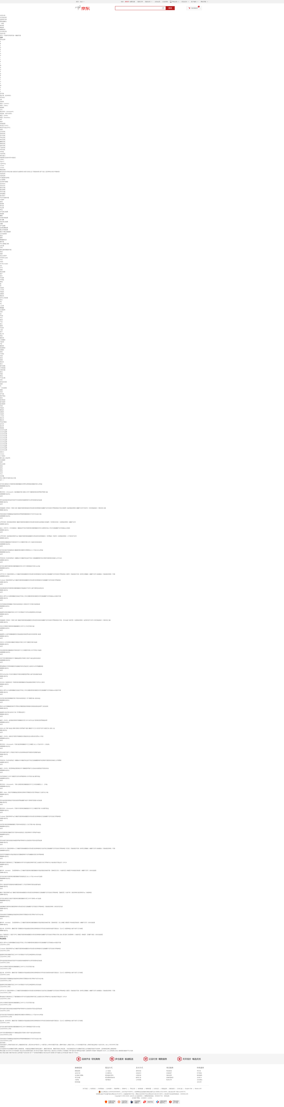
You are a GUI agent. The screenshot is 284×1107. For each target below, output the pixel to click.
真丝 (1, 236)
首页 (1, 35)
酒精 (1, 390)
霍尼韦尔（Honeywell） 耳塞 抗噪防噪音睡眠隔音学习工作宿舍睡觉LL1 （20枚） (24, 784)
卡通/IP (2, 199)
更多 (1, 121)
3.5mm (2, 167)
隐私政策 (172, 1088)
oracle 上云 (105, 1050)
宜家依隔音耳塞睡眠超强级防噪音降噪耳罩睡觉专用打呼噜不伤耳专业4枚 (21, 914)
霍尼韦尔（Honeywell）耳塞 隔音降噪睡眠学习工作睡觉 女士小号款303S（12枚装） (25, 744)
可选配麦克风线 (4, 177)
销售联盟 (148, 1088)
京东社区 (156, 1088)
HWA (1, 262)
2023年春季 (3, 440)
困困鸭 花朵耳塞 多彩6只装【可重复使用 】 (13, 712)
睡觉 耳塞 (71, 1044)
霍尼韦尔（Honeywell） (7, 111)
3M (1, 99)
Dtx (1, 266)
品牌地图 (20, 1052)
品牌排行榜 (3, 19)
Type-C (2, 161)
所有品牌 (2, 39)
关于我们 (85, 1088)
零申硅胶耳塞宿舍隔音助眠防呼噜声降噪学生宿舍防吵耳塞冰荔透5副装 (21, 840)
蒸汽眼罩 (2, 402)
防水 (1, 364)
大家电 (77, 1080)
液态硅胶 (2, 272)
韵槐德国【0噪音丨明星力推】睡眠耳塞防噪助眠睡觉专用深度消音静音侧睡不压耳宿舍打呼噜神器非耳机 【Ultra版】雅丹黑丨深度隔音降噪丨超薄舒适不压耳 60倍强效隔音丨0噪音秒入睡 (55, 620)
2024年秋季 (3, 444)
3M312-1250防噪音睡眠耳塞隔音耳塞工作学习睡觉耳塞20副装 (18, 642)
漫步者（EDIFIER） (6, 95)
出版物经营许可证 (128, 1094)
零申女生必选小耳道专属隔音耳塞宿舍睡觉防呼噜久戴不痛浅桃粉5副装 (21, 674)
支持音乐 (2, 183)
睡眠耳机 (2, 141)
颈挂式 (2, 296)
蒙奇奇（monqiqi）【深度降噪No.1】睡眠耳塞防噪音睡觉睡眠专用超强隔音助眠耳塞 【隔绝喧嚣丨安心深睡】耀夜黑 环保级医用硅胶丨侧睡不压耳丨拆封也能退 (47, 922)
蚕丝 (1, 252)
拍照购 (52, 1052)
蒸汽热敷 (2, 366)
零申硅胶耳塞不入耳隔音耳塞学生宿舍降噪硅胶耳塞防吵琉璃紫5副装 (20, 752)
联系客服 (77, 1082)
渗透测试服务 (29, 1050)
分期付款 (138, 1075)
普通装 (2, 203)
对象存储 (11, 1052)
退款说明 (169, 1075)
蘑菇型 (2, 346)
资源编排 (66, 1050)
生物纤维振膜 (4, 217)
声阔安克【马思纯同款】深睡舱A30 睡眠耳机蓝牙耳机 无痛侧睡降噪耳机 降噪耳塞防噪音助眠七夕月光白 (31, 558)
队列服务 (40, 1050)
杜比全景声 (3, 256)
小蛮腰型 (2, 340)
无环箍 (2, 476)
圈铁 (1, 215)
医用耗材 (2, 400)
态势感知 (112, 1050)
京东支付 (144, 1098)
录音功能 (2, 191)
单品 (1, 209)
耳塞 (1, 356)
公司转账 (138, 1080)
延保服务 (199, 1075)
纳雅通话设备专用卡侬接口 (8, 157)
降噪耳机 (2, 143)
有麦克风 (2, 173)
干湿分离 (2, 378)
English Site (188, 1088)
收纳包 (2, 25)
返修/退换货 (169, 1077)
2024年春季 (3, 442)
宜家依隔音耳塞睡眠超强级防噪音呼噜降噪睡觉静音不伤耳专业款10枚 (20, 514)
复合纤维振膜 (4, 229)
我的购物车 (194, 8)
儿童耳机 (2, 147)
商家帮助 (116, 1088)
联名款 (2, 205)
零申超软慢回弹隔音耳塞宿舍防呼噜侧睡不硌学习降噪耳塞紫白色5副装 (21, 800)
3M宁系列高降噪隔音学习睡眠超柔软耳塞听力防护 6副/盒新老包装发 (20, 658)
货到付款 (138, 1071)
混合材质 (2, 464)
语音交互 (2, 185)
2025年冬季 (3, 450)
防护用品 (2, 396)
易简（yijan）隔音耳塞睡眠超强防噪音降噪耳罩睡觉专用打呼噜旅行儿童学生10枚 (24, 792)
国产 (1, 274)
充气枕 (2, 394)
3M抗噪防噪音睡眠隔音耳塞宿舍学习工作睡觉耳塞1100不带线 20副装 (20, 650)
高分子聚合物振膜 (5, 232)
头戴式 (2, 288)
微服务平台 (126, 1050)
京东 (90, 9)
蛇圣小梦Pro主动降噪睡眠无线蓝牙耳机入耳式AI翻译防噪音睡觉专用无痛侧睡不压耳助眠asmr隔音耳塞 (30, 596)
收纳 (1, 358)
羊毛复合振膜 (4, 211)
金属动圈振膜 (4, 227)
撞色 (1, 470)
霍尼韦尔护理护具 (34, 1044)
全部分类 (2, 15)
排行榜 (36, 1050)
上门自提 (108, 1071)
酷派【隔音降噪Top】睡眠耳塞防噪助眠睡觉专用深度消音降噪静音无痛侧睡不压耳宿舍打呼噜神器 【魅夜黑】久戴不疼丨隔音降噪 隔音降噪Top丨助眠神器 (46, 892)
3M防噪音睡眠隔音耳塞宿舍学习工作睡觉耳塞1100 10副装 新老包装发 (21, 542)
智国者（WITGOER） (6, 113)
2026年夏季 (3, 432)
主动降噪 (2, 179)
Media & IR (198, 1088)
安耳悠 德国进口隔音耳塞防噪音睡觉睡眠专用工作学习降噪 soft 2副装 (20, 898)
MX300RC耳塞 (113, 1044)
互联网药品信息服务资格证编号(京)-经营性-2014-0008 (150, 1092)
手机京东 (174, 1)
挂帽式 (2, 294)
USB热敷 (2, 368)
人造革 (2, 306)
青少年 (2, 334)
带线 (1, 282)
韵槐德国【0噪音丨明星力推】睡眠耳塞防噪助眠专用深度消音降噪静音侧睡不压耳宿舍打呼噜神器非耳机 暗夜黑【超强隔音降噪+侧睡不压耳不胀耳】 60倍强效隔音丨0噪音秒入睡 (53, 508)
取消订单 (169, 1080)
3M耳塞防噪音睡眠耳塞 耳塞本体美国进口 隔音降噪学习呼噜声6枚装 (20, 832)
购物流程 (77, 1071)
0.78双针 (2, 456)
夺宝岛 (199, 1071)
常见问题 (77, 1077)
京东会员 (157, 1)
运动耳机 (2, 131)
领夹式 (2, 418)
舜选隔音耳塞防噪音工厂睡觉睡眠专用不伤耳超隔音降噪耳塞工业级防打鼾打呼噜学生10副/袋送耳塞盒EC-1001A (33, 862)
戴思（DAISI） (4, 115)
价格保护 (169, 1073)
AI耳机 (2, 151)
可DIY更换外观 (4, 197)
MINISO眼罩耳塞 (53, 1044)
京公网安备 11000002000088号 (110, 1092)
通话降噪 (2, 189)
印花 (1, 472)
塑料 (1, 238)
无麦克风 (2, 175)
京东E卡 (199, 1077)
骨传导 (2, 426)
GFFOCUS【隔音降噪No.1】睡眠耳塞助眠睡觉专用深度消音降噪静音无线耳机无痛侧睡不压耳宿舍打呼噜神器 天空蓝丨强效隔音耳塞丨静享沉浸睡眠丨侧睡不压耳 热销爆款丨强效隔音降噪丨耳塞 (57, 848)
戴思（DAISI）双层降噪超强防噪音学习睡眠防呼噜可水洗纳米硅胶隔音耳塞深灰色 (24, 768)
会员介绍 (77, 1073)
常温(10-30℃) (4, 125)
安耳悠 (2, 93)
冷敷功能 (2, 370)
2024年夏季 (3, 446)
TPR (1, 248)
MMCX (2, 452)
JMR (70, 1050)
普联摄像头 (3, 21)
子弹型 (2, 354)
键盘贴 (2, 27)
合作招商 (109, 1088)
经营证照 (166, 1096)
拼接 (1, 466)
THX (1, 260)
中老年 (2, 328)
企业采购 (165, 1)
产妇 (1, 322)
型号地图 (57, 1052)
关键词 (46, 1050)
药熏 (1, 374)
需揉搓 (2, 428)
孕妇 (1, 336)
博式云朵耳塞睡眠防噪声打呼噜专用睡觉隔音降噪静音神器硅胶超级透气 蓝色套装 (24, 706)
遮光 (1, 372)
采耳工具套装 (4, 298)
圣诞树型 (2, 348)
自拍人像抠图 (119, 1050)
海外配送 (108, 1080)
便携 (1, 360)
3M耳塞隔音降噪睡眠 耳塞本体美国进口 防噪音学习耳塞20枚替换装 (20, 604)
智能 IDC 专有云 (73, 1052)
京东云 (150, 1098)
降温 (1, 376)
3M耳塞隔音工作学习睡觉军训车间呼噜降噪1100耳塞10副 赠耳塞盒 (20, 776)
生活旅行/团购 (79, 1075)
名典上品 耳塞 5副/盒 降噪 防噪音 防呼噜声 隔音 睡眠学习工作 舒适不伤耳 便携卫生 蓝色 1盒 (27, 728)
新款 (15, 1052)
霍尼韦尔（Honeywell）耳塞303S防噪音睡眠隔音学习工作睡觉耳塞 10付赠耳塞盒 (24, 808)
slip (107, 1044)
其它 (1, 300)
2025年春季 (3, 448)
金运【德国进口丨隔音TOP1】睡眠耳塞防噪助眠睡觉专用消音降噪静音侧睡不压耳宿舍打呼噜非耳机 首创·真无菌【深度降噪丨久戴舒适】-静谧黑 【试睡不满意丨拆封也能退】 (52, 934)
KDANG (2, 97)
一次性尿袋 (3, 388)
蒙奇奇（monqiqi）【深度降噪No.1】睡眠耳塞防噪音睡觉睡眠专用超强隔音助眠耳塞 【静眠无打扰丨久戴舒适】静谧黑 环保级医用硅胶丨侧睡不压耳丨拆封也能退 (48, 870)
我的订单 (140, 1)
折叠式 (2, 350)
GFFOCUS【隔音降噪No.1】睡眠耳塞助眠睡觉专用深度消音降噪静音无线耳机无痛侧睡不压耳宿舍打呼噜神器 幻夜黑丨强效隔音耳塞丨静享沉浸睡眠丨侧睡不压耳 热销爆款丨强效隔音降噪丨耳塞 (57, 574)
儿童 (1, 330)
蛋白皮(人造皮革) (5, 458)
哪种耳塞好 (63, 1044)
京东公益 (179, 1088)
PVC (1, 318)
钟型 (1, 352)
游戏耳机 (2, 133)
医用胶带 (2, 404)
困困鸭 (2, 107)
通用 (1, 326)
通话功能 (2, 187)
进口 (1, 276)
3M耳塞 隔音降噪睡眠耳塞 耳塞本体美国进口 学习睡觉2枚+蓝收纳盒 (20, 698)
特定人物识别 (52, 1050)
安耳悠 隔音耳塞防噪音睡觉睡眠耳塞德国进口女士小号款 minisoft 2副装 (21, 876)
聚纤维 (2, 242)
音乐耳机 (2, 135)
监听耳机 (2, 145)
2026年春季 (3, 430)
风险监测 (164, 1088)
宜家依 (2, 101)
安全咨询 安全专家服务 (12, 1050)
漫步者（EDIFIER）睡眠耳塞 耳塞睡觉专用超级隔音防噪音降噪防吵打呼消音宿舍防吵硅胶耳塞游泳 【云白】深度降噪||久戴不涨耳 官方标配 (41, 928)
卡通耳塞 (44, 1044)
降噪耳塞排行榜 (13, 1044)
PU (1, 304)
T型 (1, 344)
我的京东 (147, 1)
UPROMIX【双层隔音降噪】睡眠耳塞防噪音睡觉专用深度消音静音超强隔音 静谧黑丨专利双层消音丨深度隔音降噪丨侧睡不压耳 (38, 522)
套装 (1, 201)
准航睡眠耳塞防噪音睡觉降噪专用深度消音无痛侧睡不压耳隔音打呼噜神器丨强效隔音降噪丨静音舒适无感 (31, 906)
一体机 (2, 23)
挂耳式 (2, 424)
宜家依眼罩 (3, 1044)
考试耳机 (2, 139)
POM (1, 316)
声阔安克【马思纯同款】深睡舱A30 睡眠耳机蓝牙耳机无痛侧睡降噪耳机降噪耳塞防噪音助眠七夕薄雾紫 (30, 760)
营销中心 (124, 1088)
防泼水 (2, 362)
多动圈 (2, 219)
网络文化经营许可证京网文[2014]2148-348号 (149, 1094)
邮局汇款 (138, 1077)
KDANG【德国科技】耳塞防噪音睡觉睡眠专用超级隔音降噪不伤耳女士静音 (22, 682)
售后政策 (169, 1071)
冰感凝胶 (2, 460)
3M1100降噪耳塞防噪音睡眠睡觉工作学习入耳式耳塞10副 (17, 626)
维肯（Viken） (4, 105)
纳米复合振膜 (4, 221)
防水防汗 (2, 195)
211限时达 (108, 1073)
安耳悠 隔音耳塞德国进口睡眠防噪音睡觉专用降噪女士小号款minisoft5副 (21, 550)
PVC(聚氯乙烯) (4, 244)
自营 (1, 488)
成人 (1, 324)
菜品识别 (22, 1050)
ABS (1, 312)
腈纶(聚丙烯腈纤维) (6, 250)
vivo (1, 109)
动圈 (1, 223)
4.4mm (2, 165)
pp (1, 314)
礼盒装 (2, 207)
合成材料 (2, 310)
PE (1, 302)
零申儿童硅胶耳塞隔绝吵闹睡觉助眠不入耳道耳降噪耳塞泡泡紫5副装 (20, 884)
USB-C (2, 159)
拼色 (1, 468)
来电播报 (2, 193)
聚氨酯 (2, 308)
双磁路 (2, 213)
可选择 (2, 278)
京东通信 (199, 1080)
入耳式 (2, 290)
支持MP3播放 (4, 181)
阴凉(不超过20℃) (5, 127)
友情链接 (140, 1088)
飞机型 (2, 342)
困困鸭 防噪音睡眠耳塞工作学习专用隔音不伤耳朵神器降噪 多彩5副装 (20, 612)
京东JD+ (199, 1082)
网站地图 (2, 1050)
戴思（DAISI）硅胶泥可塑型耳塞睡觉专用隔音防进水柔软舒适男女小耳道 (21, 736)
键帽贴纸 (2, 29)
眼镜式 (2, 410)
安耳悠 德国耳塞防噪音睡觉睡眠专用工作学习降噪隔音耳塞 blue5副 (20, 566)
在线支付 (138, 1073)
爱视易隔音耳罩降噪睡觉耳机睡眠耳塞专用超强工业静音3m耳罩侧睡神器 (21, 666)
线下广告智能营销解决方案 (38, 1052)
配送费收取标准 (110, 1077)
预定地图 (5, 1052)
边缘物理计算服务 (91, 1050)
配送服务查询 (109, 1075)
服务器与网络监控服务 (78, 1050)
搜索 (170, 8)
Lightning (3, 163)
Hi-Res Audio (4, 264)
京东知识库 (3, 17)
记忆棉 (2, 246)
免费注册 (132, 1)
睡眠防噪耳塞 (23, 1044)
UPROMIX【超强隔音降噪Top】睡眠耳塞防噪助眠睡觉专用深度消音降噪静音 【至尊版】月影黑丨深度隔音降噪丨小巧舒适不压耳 (38, 536)
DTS (1, 268)
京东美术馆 (3, 31)
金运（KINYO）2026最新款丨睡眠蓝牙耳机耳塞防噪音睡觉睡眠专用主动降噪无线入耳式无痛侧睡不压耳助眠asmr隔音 (35, 528)
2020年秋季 (3, 436)
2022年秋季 (3, 438)
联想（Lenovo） (5, 103)
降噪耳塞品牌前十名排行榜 (96, 1044)
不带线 (2, 280)
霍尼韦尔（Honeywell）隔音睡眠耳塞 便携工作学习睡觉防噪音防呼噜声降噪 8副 (24, 492)
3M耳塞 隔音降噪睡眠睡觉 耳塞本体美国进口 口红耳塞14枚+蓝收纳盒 (20, 824)
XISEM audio (4, 258)
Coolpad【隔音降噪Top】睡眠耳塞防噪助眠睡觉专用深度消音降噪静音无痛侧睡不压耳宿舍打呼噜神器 (30, 580)
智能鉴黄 (99, 1050)
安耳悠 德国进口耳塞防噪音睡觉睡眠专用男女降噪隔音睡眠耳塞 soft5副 (21, 484)
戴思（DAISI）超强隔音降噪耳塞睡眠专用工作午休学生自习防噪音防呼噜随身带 (23, 720)
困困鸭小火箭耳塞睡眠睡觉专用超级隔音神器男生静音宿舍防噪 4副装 (20, 634)
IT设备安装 (26, 1052)
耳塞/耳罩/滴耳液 (9, 35)
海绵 (1, 320)
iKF (1, 119)
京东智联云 (59, 1050)
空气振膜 (2, 225)
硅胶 (1, 254)
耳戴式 (2, 292)
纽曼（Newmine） (5, 117)
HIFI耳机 (2, 149)
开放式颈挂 (3, 422)
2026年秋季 (3, 434)
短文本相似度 (64, 1052)
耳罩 (1, 392)
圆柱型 (2, 338)
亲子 (1, 332)
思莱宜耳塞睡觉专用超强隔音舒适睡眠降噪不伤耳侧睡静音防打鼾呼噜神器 (22, 854)
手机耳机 (2, 137)
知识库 (48, 1052)
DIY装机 (199, 1073)
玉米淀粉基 (3, 234)
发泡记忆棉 (3, 382)
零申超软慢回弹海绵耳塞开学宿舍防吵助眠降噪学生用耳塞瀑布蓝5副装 (21, 500)
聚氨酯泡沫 (3, 240)
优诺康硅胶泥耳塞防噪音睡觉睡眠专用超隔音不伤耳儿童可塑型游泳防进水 (22, 588)
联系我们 (93, 1088)
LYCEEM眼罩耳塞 (81, 1044)
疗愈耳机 (2, 153)
